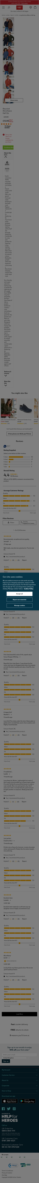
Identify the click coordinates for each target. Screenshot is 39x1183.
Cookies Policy (28, 589)
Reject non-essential (19, 599)
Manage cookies (19, 605)
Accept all (19, 594)
